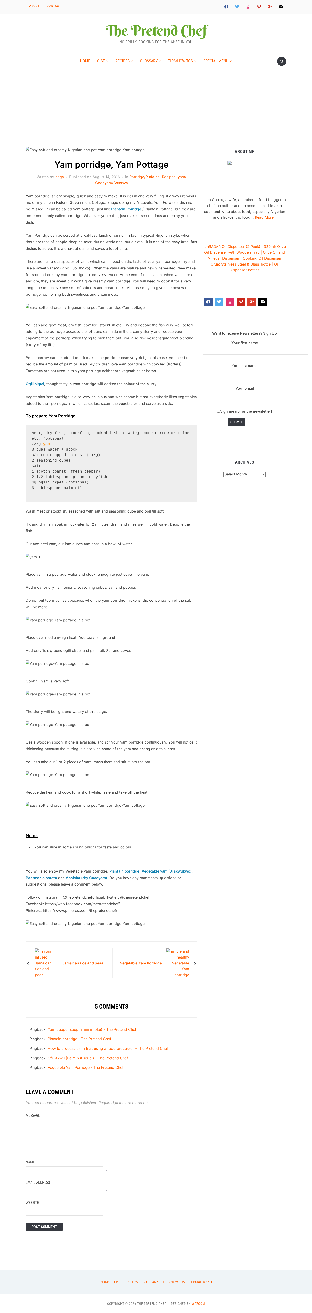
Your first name (244, 343)
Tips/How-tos (180, 61)
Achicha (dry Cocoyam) (86, 877)
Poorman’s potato (41, 877)
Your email (244, 388)
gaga (59, 177)
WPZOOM (198, 1303)
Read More (264, 217)
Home (85, 61)
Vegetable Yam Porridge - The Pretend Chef (86, 1067)
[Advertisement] (156, 113)
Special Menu (215, 61)
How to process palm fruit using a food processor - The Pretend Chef (108, 1048)
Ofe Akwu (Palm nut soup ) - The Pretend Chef (88, 1058)
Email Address (38, 1182)
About (34, 6)
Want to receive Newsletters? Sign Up (244, 333)
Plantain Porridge (126, 209)
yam (46, 444)
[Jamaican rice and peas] (46, 963)
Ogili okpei (35, 383)
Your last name (244, 365)
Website (32, 1202)
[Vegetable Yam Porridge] (178, 963)
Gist (101, 61)
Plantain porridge (124, 871)
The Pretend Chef (156, 30)
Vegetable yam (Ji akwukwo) (167, 871)
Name (30, 1162)
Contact (54, 6)
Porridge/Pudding (144, 177)
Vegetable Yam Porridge (141, 963)
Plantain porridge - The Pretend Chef (79, 1038)
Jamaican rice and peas (82, 963)
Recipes (122, 61)
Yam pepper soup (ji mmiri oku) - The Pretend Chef (92, 1029)
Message (33, 1115)
